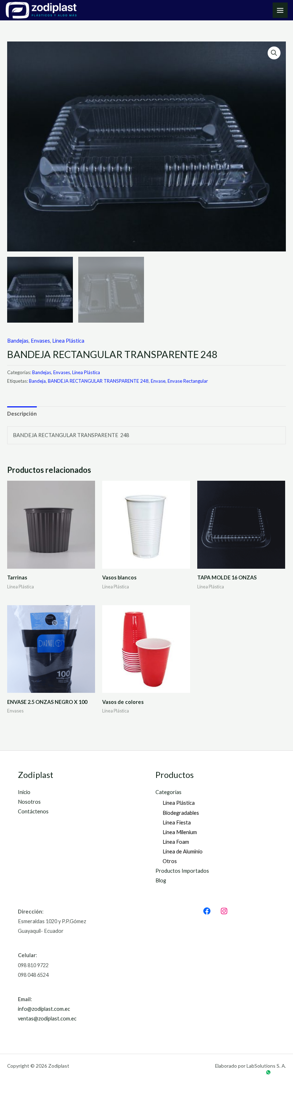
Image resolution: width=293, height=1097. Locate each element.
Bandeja (37, 381)
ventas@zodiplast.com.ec (47, 1018)
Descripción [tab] (22, 414)
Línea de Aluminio (183, 851)
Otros (170, 861)
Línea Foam (176, 842)
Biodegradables (181, 813)
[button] (274, 52)
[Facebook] (207, 911)
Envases (40, 341)
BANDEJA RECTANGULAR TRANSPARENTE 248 (98, 381)
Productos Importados (182, 871)
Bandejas (18, 341)
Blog (160, 880)
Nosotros (29, 802)
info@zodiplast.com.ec (44, 1009)
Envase (158, 381)
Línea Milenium (180, 832)
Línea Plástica (68, 341)
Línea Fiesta (177, 822)
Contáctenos (33, 811)
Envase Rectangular (188, 381)
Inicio (24, 792)
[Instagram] (224, 911)
